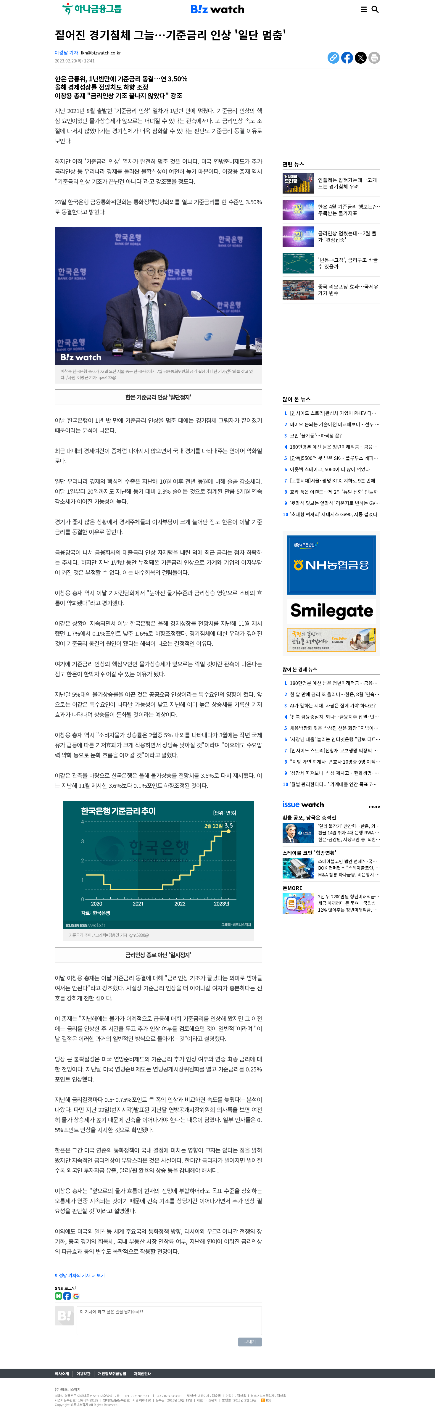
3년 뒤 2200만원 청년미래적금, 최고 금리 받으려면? (366, 896)
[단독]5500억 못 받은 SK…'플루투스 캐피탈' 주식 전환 (344, 457)
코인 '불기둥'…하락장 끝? (316, 435)
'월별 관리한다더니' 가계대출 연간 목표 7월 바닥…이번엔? (348, 784)
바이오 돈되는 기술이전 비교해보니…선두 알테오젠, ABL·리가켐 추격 (359, 424)
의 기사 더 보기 (80, 1275)
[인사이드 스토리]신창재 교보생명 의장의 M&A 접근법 (343, 750)
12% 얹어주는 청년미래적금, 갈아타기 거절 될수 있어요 (370, 910)
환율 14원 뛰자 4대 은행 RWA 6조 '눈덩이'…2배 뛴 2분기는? (375, 832)
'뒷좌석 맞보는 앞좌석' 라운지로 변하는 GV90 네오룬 (342, 502)
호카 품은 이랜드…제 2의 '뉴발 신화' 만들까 (334, 491)
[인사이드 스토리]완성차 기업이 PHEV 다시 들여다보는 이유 (350, 412)
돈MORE (292, 888)
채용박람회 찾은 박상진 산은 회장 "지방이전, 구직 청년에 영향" (353, 727)
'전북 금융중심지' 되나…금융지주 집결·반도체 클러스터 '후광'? (353, 716)
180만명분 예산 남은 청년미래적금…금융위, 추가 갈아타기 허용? (355, 446)
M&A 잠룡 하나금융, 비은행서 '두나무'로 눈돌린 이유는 (369, 874)
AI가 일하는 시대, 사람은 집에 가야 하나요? (333, 705)
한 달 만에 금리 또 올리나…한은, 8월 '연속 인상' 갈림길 (345, 694)
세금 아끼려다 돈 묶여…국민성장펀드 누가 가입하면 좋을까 (373, 903)
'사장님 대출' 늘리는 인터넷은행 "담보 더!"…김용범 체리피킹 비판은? (359, 739)
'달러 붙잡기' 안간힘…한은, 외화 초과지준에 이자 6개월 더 (373, 826)
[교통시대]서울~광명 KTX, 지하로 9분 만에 (332, 480)
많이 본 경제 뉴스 (300, 669)
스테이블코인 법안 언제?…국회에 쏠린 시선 (359, 861)
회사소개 (62, 1373)
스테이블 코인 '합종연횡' (309, 852)
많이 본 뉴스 (297, 399)
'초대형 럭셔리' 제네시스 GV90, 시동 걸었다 (333, 514)
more (374, 806)
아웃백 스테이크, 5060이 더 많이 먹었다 (330, 469)
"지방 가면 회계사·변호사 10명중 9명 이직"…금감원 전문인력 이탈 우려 (362, 761)
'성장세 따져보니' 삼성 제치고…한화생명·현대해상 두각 (346, 772)
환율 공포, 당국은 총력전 (309, 817)
